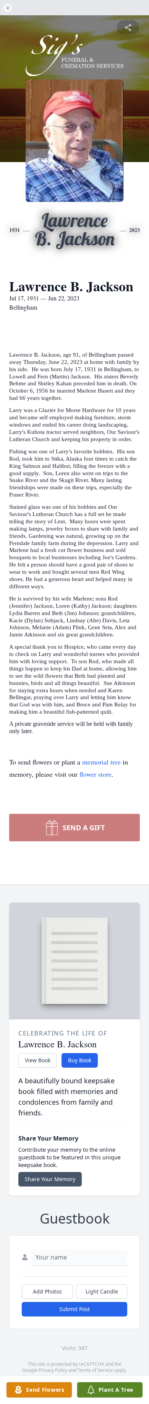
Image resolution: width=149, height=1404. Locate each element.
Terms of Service (95, 1370)
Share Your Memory (50, 1179)
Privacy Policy (53, 1370)
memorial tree (101, 761)
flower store (95, 774)
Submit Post (74, 1309)
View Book (37, 1060)
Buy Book (79, 1060)
